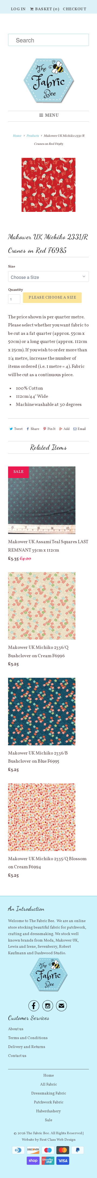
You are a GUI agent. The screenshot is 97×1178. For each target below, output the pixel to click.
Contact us (17, 1056)
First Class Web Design (57, 1139)
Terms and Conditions (28, 1038)
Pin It (51, 429)
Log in (18, 9)
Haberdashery (48, 1111)
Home (48, 1075)
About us (15, 1029)
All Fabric (48, 1084)
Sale (48, 1120)
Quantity (15, 290)
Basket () (47, 9)
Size (11, 266)
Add (67, 429)
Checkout (74, 9)
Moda (49, 940)
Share (35, 429)
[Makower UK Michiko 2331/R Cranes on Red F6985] (48, 185)
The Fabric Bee (37, 1133)
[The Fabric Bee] (48, 62)
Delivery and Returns (26, 1047)
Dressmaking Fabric (48, 1093)
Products (32, 136)
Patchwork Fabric (48, 1102)
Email (82, 429)
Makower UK (67, 940)
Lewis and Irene (22, 946)
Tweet (18, 429)
